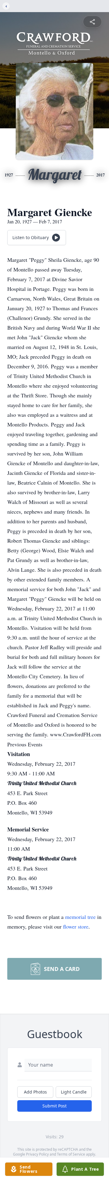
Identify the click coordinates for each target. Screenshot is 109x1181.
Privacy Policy (37, 1154)
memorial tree (80, 916)
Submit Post (54, 1106)
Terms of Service (71, 1154)
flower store (75, 926)
